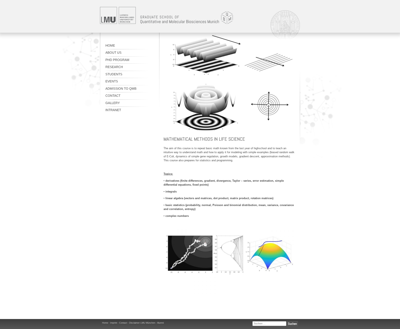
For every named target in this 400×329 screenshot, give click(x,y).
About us (113, 52)
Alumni (160, 323)
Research (114, 67)
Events (111, 81)
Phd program (117, 60)
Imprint (113, 323)
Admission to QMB (120, 88)
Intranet (113, 110)
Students (113, 74)
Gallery (112, 103)
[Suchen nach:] (269, 323)
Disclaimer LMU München (142, 323)
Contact (112, 95)
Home (110, 45)
